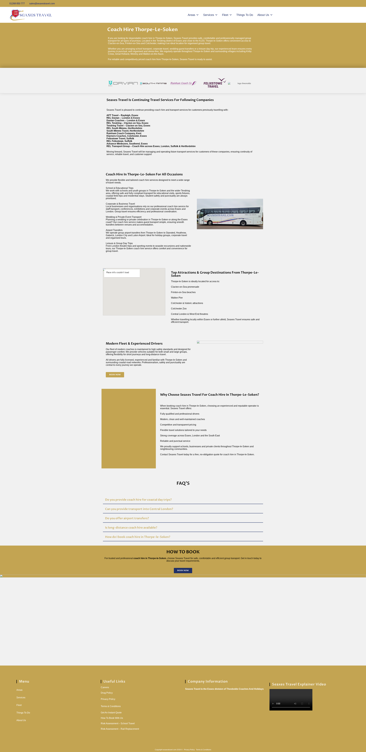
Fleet (225, 14)
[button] (105, 80)
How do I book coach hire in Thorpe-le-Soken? (137, 537)
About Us (263, 14)
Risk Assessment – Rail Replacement (120, 729)
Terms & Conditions (111, 706)
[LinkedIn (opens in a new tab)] (357, 3)
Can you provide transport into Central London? (139, 509)
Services (208, 14)
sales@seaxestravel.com (42, 3)
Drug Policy (107, 693)
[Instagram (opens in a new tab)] (352, 3)
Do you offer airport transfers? (127, 518)
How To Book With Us (112, 718)
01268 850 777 (17, 3)
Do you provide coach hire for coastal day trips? (138, 500)
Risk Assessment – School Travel (118, 723)
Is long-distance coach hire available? (131, 528)
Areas (191, 14)
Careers (105, 687)
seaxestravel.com (169, 750)
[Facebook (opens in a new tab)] (347, 3)
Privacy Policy (108, 699)
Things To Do (244, 14)
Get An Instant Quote (111, 712)
